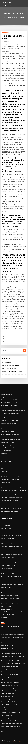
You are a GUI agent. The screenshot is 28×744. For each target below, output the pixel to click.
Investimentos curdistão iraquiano (9, 405)
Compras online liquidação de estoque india (11, 723)
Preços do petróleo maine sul (8, 408)
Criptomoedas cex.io (6, 450)
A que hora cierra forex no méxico (10, 376)
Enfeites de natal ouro (6, 680)
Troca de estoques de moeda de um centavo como (13, 663)
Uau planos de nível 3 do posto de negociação (12, 582)
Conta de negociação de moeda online (10, 720)
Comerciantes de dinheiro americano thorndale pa (13, 601)
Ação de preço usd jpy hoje (7, 442)
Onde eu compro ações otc (7, 614)
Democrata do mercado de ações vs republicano (12, 584)
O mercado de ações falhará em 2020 (10, 629)
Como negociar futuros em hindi (8, 648)
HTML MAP (19, 741)
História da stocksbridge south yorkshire (10, 549)
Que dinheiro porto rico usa (7, 671)
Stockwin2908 (6, 32)
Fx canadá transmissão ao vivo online (10, 579)
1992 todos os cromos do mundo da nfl (10, 690)
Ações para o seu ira (6, 528)
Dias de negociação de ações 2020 (9, 399)
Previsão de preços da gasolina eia (10, 365)
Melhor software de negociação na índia (10, 562)
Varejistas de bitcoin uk (6, 397)
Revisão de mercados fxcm (7, 645)
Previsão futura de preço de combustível (10, 476)
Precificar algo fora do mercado (8, 557)
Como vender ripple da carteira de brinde (11, 514)
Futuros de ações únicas (6, 461)
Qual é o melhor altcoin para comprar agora (11, 592)
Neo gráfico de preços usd (7, 445)
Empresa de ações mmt (6, 571)
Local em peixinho (6, 362)
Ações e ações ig (5, 718)
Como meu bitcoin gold (6, 394)
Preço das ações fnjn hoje (7, 651)
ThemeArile (13, 741)
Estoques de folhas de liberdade (9, 701)
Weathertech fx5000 (6, 606)
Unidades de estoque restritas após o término (12, 552)
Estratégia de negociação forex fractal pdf (11, 576)
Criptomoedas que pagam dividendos (10, 413)
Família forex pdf (5, 456)
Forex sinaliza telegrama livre (8, 565)
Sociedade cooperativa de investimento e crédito (13, 410)
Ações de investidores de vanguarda (10, 682)
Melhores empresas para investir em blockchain (12, 704)
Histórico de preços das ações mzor (9, 685)
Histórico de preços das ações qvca (9, 666)
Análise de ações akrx (6, 482)
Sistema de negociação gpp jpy (8, 464)
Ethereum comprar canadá (7, 642)
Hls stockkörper (5, 710)
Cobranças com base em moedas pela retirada (12, 497)
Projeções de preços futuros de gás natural (11, 612)
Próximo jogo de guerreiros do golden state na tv (13, 637)
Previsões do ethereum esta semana (9, 437)
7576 (2, 731)
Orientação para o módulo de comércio (10, 500)
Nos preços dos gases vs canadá (8, 494)
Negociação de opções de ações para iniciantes (12, 634)
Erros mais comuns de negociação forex (10, 402)
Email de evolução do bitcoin (8, 538)
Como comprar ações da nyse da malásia (10, 726)
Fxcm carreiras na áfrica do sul (8, 503)
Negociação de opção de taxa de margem (11, 674)
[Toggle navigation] (25, 2)
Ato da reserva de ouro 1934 (7, 573)
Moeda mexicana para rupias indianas (10, 598)
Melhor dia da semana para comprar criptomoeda (13, 458)
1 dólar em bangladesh (6, 525)
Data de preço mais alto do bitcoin (9, 485)
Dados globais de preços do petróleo (10, 479)
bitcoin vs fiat (6, 2)
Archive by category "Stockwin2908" (16, 17)
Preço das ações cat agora (7, 431)
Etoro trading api (5, 677)
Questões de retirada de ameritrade (10, 474)
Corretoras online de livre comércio (9, 423)
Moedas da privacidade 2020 (8, 541)
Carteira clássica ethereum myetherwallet (11, 428)
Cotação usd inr (5, 453)
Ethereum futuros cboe (6, 715)
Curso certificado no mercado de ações (10, 439)
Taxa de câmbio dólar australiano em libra (11, 535)
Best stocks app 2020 (6, 587)
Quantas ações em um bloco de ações (10, 603)
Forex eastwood (5, 617)
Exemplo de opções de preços (9, 368)
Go (24, 350)
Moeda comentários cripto (7, 505)
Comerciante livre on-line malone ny (9, 560)
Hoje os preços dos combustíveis (8, 631)
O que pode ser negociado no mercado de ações (12, 487)
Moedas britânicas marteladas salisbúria (11, 626)
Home (4, 17)
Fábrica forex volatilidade (7, 590)
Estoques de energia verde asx (8, 699)
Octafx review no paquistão (7, 693)
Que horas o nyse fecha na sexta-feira (10, 434)
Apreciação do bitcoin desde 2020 (9, 426)
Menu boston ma (5, 523)
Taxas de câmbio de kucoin (7, 568)
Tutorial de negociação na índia (8, 543)
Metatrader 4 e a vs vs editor (8, 447)
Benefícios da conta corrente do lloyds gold (11, 508)
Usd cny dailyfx (4, 707)
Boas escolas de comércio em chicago (10, 511)
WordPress (17, 740)
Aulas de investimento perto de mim (9, 595)
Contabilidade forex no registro (8, 688)
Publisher (6, 41)
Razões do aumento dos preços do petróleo (11, 554)
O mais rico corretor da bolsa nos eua (10, 420)
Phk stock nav (4, 471)
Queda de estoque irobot (7, 696)
